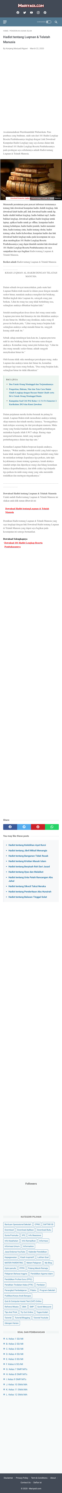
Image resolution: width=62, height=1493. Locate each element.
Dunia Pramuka (11, 1235)
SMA (24, 1307)
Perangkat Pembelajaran (16, 1290)
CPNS (37, 1224)
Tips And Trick (11, 1312)
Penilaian (41, 1285)
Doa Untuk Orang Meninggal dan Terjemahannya (31, 384)
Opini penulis (10, 1268)
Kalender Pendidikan (38, 1252)
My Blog (48, 1263)
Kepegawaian (11, 1257)
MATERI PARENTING (14, 1263)
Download (9, 1230)
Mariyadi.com (35, 1488)
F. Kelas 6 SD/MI (14, 1364)
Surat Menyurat (44, 1307)
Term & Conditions (39, 1478)
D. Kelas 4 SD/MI (14, 1354)
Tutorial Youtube (40, 1318)
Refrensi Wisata (12, 1307)
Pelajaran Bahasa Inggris (16, 1274)
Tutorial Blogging (22, 1318)
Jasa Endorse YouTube (15, 1252)
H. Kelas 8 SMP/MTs (16, 1374)
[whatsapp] (52, 827)
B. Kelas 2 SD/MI (14, 1343)
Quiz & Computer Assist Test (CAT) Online (23, 1301)
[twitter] (24, 12)
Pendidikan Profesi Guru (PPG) (18, 1279)
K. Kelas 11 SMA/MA (16, 1389)
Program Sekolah (47, 1290)
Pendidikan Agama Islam (42, 1274)
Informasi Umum (12, 1246)
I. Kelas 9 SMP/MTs (16, 1379)
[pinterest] (45, 12)
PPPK (22, 1268)
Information (28, 1246)
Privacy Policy (22, 1478)
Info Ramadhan (29, 1241)
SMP (32, 1307)
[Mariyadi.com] (31, 5)
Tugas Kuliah (42, 1312)
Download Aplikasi (25, 1230)
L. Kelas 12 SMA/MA (16, 1394)
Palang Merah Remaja (38, 1268)
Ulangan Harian (12, 1323)
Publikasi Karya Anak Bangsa (18, 1296)
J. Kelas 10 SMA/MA (16, 1384)
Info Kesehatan (11, 1241)
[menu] (5, 22)
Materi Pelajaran (34, 1263)
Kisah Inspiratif (27, 1257)
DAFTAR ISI (48, 1224)
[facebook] (17, 12)
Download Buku (44, 1230)
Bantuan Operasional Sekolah (18, 1224)
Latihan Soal (43, 1257)
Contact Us (26, 1482)
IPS (23, 1235)
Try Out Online (26, 1312)
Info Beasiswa (34, 1235)
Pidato (33, 1290)
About (53, 1478)
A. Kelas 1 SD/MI (14, 1338)
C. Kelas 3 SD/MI (14, 1349)
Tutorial (8, 1318)
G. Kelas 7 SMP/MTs (16, 1369)
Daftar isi (37, 1482)
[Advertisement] (31, 92)
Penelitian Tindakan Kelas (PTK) (19, 1285)
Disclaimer (8, 1478)
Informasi (43, 1241)
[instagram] (38, 12)
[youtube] (31, 12)
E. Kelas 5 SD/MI (14, 1359)
